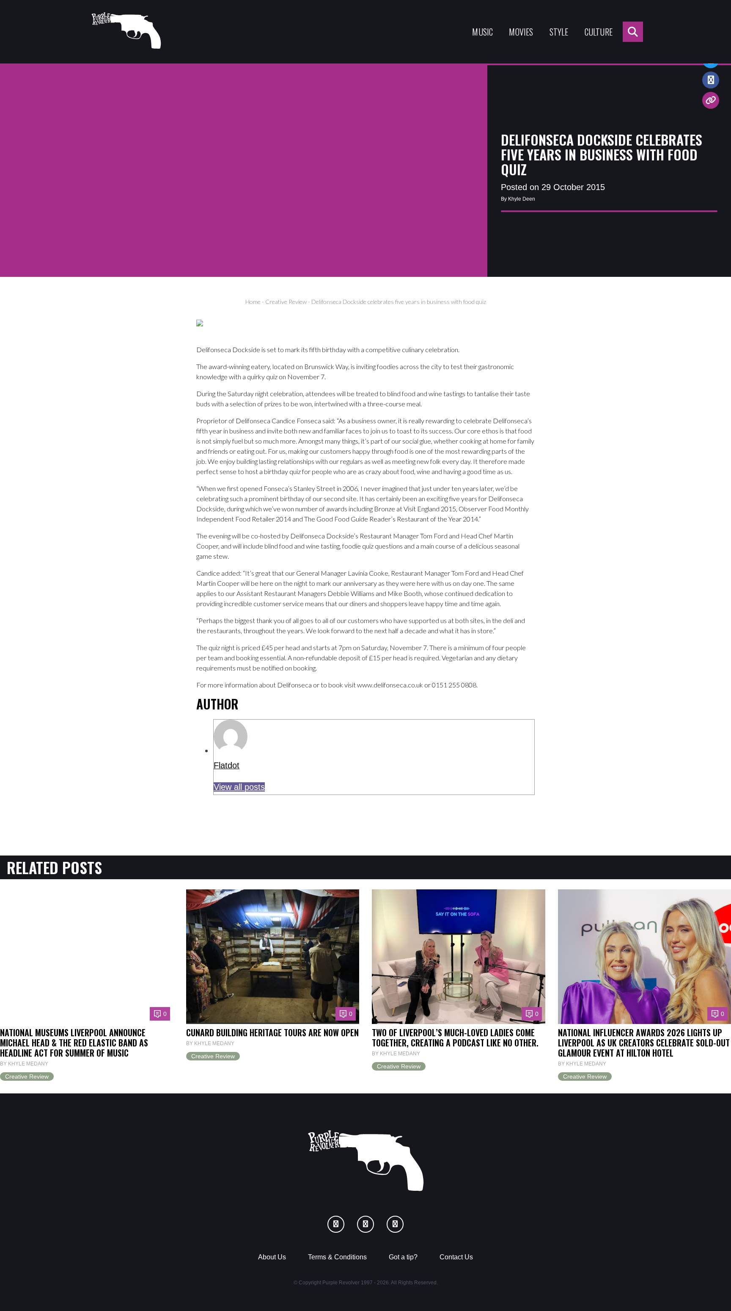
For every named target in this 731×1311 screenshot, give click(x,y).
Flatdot (226, 765)
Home (253, 301)
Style (559, 31)
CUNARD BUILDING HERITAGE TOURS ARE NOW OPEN (272, 1032)
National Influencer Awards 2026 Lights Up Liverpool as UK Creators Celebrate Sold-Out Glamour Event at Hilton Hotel (644, 1042)
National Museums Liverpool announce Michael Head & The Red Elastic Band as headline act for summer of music (74, 1042)
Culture (599, 31)
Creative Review (286, 301)
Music (482, 31)
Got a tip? (403, 1257)
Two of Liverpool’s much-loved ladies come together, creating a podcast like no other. (455, 1037)
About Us (272, 1257)
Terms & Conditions (337, 1257)
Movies (521, 31)
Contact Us (456, 1257)
